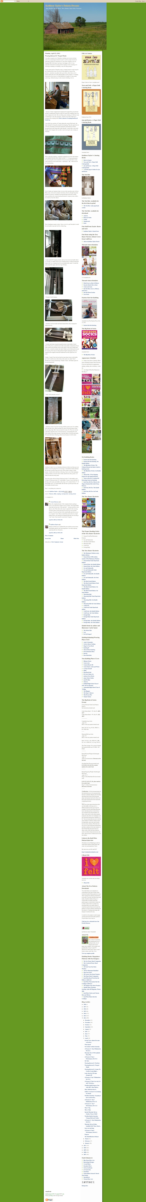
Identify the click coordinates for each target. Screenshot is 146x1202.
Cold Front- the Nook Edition (91, 613)
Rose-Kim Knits (88, 655)
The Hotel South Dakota (90, 581)
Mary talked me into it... (91, 1089)
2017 (85, 1007)
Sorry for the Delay (89, 1128)
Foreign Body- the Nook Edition (92, 622)
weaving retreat (72, 494)
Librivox (86, 682)
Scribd (85, 219)
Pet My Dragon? (88, 634)
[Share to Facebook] (69, 492)
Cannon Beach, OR (88, 665)
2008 (85, 1152)
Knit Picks (86, 1171)
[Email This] (64, 492)
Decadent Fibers (88, 1166)
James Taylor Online (89, 678)
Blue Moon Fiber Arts (89, 1160)
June (86, 1034)
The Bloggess (87, 691)
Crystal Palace (87, 1164)
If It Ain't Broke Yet (89, 674)
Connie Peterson (54, 502)
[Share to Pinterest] (71, 492)
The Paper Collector (89, 693)
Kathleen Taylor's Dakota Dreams (62, 5)
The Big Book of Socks (89, 355)
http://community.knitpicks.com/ (90, 852)
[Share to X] (68, 492)
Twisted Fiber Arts (88, 1179)
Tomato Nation (87, 697)
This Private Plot (88, 695)
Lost (85, 632)
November (87, 1022)
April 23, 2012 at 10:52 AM (55, 533)
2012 (85, 1018)
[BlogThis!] (66, 492)
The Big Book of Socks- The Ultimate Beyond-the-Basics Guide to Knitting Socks (91, 467)
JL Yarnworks (87, 1170)
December (87, 1020)
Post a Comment (49, 535)
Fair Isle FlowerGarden (89, 292)
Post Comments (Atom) (57, 542)
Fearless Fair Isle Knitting (90, 325)
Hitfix (85, 670)
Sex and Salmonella (88, 568)
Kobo (85, 223)
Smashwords (87, 221)
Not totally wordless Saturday (92, 1046)
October (87, 1025)
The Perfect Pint (88, 630)
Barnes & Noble (87, 217)
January (87, 1143)
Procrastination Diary (89, 651)
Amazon (86, 216)
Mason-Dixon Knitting (89, 650)
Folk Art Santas (87, 160)
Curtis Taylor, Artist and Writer (91, 667)
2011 (85, 1145)
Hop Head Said (87, 672)
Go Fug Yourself (88, 668)
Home (62, 538)
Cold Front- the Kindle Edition (91, 611)
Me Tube (87, 1061)
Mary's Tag (87, 1108)
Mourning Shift (88, 594)
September (88, 1027)
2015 (85, 1011)
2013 (85, 1016)
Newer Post (48, 538)
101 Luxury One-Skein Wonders (92, 974)
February (87, 1141)
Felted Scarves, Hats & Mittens (91, 283)
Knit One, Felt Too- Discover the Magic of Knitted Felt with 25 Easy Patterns (91, 484)
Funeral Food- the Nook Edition (92, 566)
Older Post (76, 538)
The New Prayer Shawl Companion (92, 961)
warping (59, 494)
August (87, 1029)
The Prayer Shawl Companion (91, 976)
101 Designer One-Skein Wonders (92, 985)
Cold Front (86, 605)
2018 (85, 1004)
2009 (85, 1150)
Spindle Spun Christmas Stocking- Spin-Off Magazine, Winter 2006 (91, 989)
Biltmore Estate (87, 661)
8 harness (51, 494)
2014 (85, 1013)
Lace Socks (86, 294)
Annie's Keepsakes (88, 642)
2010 (85, 1148)
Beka (55, 494)
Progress (87, 1134)
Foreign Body (87, 615)
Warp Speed (88, 1044)
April (86, 1038)
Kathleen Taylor (54, 524)
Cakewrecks (87, 663)
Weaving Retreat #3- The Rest (92, 1063)
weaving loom (64, 494)
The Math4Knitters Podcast (92, 1136)
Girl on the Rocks (88, 1168)
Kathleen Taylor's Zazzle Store (91, 231)
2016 (85, 1009)
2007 (85, 1154)
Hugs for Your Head (89, 646)
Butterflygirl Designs (89, 1162)
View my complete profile (88, 953)
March (87, 1139)
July (86, 1031)
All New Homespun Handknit (91, 970)
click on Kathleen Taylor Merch (91, 241)
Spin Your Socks (88, 972)
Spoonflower (87, 1177)
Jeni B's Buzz (87, 680)
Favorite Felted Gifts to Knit (91, 285)
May (86, 1036)
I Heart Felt (86, 883)
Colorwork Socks (88, 287)
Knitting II (86, 648)
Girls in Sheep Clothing (89, 644)
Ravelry (85, 653)
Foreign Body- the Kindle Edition (92, 620)
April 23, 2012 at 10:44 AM (55, 520)
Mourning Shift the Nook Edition (92, 604)
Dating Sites (85, 1186)
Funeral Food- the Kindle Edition (92, 564)
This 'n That (88, 1110)
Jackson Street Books (89, 676)
